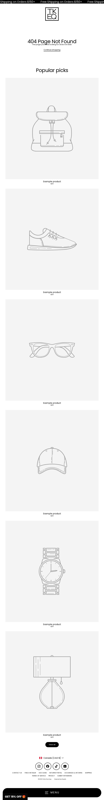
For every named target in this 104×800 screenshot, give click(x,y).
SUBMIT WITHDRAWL (64, 776)
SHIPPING (88, 773)
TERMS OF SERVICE (39, 776)
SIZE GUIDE (43, 773)
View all (52, 744)
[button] (15, 796)
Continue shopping (52, 50)
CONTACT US (17, 773)
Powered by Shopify (60, 779)
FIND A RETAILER (30, 773)
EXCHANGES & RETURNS (73, 773)
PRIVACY (51, 776)
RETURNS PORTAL (55, 773)
